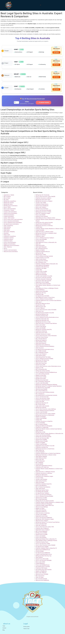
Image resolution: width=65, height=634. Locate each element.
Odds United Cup (40, 450)
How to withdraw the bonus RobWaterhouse (46, 372)
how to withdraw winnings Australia (44, 256)
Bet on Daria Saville (40, 404)
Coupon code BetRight (41, 418)
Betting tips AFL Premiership (42, 195)
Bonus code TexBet (40, 562)
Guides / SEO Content (9, 218)
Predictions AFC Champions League (44, 476)
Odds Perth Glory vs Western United (44, 231)
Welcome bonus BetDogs (42, 506)
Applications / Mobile (9, 195)
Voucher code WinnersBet (42, 383)
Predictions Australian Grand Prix (44, 484)
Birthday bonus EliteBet (41, 532)
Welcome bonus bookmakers (11, 251)
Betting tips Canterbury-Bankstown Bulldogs (46, 384)
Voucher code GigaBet (41, 514)
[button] (40, 5)
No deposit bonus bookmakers (11, 224)
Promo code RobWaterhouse (42, 565)
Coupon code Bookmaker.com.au (44, 554)
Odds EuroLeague (40, 482)
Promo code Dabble (40, 536)
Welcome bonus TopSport (42, 520)
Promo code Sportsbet (41, 523)
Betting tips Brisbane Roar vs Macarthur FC (46, 539)
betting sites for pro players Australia (45, 500)
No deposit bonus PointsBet (42, 295)
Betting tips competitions (10, 201)
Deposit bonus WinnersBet (42, 558)
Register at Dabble (40, 250)
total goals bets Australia (42, 260)
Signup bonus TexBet (41, 254)
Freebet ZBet (39, 269)
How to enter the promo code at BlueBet (45, 545)
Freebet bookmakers (9, 216)
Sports (5, 248)
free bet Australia (40, 240)
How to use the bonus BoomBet (43, 210)
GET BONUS (56, 52)
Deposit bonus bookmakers (10, 213)
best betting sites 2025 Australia (43, 569)
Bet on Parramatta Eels (41, 369)
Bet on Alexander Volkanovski (43, 381)
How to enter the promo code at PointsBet (46, 309)
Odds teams (7, 230)
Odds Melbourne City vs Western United (45, 218)
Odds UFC (38, 244)
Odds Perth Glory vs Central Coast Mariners (46, 323)
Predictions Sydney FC (41, 511)
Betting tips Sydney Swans (42, 490)
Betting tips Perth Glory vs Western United (46, 454)
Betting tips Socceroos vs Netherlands (45, 415)
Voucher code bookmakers (10, 250)
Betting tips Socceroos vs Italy (43, 321)
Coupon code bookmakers (10, 211)
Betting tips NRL (39, 253)
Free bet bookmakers (9, 214)
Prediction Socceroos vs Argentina (44, 421)
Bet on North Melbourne (41, 390)
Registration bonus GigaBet (42, 282)
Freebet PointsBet (40, 230)
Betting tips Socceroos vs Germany (44, 225)
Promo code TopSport (41, 354)
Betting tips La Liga (40, 432)
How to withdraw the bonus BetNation (45, 346)
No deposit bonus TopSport (42, 493)
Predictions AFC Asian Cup (42, 467)
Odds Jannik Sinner (40, 488)
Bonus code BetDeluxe (41, 485)
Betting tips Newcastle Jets (42, 320)
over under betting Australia (42, 373)
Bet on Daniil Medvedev (41, 499)
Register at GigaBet (40, 442)
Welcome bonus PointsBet (42, 574)
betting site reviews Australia (43, 370)
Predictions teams (8, 240)
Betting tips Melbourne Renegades (44, 425)
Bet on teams (7, 198)
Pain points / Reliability (9, 231)
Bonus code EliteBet (40, 214)
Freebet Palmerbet (40, 461)
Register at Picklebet (41, 416)
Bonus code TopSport (41, 207)
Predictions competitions (10, 236)
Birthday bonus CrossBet (42, 441)
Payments (6, 233)
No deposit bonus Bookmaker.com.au (45, 349)
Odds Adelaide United (41, 341)
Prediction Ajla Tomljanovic (42, 528)
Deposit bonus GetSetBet (42, 291)
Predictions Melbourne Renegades (44, 503)
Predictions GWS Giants (41, 568)
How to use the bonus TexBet (43, 543)
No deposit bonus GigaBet (42, 546)
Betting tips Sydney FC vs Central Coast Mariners (48, 522)
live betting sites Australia (42, 491)
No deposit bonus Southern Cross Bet (45, 312)
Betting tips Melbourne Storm (43, 303)
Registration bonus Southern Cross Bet (45, 445)
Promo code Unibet (40, 325)
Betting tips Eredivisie (41, 407)
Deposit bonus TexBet (41, 377)
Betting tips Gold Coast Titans (43, 199)
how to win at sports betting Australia (45, 392)
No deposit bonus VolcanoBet (43, 387)
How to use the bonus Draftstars (43, 494)
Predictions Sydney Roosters (43, 399)
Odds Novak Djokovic (41, 343)
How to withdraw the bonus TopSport (45, 237)
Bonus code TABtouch (41, 572)
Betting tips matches (9, 202)
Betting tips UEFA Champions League (45, 519)
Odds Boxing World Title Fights (43, 357)
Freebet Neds (39, 227)
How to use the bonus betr (42, 396)
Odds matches (7, 227)
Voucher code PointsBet (41, 412)
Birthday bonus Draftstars (42, 208)
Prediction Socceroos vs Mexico (43, 198)
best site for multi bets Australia (43, 277)
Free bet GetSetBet (40, 422)
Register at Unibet (40, 508)
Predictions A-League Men (42, 427)
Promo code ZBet (40, 401)
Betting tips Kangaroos (41, 340)
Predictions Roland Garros (42, 204)
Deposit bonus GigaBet (41, 439)
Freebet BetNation (40, 289)
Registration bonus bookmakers (11, 245)
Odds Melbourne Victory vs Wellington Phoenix (47, 288)
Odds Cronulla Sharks (41, 259)
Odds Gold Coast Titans (41, 332)
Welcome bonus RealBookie (42, 580)
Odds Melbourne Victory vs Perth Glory (45, 297)
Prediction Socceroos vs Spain (43, 334)
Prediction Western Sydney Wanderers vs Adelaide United (49, 502)
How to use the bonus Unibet (43, 398)
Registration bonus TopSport (43, 529)
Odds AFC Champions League (43, 213)
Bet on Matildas (39, 462)
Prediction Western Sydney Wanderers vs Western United (49, 228)
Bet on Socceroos (40, 575)
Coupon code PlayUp (41, 326)
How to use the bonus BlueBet (43, 435)
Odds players (7, 228)
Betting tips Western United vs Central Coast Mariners (49, 429)
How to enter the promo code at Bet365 (45, 196)
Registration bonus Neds (41, 516)
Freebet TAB (39, 419)
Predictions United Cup (41, 331)
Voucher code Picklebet (41, 479)
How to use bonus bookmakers (11, 221)
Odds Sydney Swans (41, 355)
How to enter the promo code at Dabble (45, 413)
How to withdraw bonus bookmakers (13, 222)
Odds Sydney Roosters (41, 480)
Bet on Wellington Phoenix (42, 352)
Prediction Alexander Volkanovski (44, 279)
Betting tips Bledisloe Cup (42, 314)
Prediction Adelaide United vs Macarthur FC (46, 548)
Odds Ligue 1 (39, 302)
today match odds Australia (42, 406)
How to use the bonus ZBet (42, 438)
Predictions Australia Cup (42, 447)
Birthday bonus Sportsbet (42, 380)
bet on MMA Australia (41, 351)
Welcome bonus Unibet (41, 361)
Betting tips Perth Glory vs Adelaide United (46, 233)
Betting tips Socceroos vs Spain (43, 211)
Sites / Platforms (8, 247)
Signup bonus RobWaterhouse (43, 549)
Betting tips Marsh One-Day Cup (43, 555)
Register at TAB (39, 367)
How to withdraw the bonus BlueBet (44, 496)
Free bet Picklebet (40, 451)
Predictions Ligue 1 (40, 236)
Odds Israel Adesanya (41, 510)
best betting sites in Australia (43, 566)
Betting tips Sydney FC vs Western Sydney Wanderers (49, 386)
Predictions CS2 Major (41, 268)
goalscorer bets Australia (42, 216)
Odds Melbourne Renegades (42, 265)
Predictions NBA (39, 294)
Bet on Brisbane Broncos (41, 248)
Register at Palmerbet (41, 273)
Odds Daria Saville (40, 245)
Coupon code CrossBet (41, 271)
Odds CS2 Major (40, 577)
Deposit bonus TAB (40, 305)
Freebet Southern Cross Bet (42, 257)
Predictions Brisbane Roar (42, 315)
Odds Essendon (39, 430)
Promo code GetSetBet (41, 239)
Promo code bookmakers (10, 242)
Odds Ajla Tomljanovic (41, 525)
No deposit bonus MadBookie (43, 552)
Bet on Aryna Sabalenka (41, 531)
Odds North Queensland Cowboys (44, 465)
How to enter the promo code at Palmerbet (46, 335)
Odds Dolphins (39, 557)
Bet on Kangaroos (40, 393)
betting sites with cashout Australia (44, 222)
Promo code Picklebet (41, 537)
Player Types (7, 234)
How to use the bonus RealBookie (44, 517)
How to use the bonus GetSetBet (43, 560)
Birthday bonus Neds (41, 378)
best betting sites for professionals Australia (46, 395)
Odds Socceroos (40, 347)
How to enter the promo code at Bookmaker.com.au (48, 366)
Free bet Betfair (39, 464)
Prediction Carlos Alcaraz (42, 337)
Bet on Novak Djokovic (41, 338)
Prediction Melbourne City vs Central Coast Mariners (48, 300)
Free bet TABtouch (40, 308)
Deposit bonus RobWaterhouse (43, 224)
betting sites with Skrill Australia (43, 436)
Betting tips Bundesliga (41, 274)
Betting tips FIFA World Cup (42, 360)
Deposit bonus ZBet (40, 364)
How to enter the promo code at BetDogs (46, 409)
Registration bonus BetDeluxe (43, 344)
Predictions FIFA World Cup (42, 266)
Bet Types (6, 199)
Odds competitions (8, 225)
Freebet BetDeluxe (40, 563)
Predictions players (8, 239)
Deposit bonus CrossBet (41, 534)
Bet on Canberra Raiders (41, 424)
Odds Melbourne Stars (41, 458)
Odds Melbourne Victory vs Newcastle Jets (46, 242)
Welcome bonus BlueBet (41, 389)
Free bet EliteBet (40, 551)
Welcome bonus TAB (41, 306)
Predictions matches (9, 237)
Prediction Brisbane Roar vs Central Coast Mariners (48, 453)
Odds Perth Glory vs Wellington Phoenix (45, 471)
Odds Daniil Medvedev (41, 247)
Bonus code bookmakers (10, 208)
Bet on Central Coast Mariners (43, 487)
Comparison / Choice (9, 210)
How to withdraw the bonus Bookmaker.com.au (47, 317)
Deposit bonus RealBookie (42, 205)
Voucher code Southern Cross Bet (44, 276)
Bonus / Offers (7, 207)
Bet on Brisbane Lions (41, 262)
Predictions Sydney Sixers (42, 542)
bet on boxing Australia (41, 578)
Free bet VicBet (39, 477)
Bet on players (7, 196)
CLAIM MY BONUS (44, 102)
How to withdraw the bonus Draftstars (45, 410)
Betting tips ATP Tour (41, 292)
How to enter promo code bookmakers (13, 219)
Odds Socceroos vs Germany (43, 513)
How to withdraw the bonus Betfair (44, 299)
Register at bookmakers (9, 244)
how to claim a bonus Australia (43, 283)
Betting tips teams (8, 204)
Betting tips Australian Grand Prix (44, 329)
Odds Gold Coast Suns (41, 363)
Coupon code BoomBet (41, 444)
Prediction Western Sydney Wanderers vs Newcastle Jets (49, 433)
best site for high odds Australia (43, 280)
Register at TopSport (41, 234)
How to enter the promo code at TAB (45, 526)
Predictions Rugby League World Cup (45, 505)
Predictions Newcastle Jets (42, 318)
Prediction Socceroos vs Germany (44, 473)
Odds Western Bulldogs (41, 456)
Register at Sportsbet (41, 375)
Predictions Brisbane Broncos (43, 251)
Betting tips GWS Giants (41, 474)
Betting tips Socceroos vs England (44, 201)
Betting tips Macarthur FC (42, 403)
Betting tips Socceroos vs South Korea (45, 448)
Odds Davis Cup (39, 311)
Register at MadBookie (41, 571)
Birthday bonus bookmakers (10, 205)
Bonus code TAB (40, 459)
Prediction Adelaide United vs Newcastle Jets (47, 263)
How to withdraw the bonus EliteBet (44, 358)
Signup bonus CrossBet (41, 497)
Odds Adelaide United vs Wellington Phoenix (46, 540)
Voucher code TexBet (41, 202)
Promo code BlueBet (41, 328)
